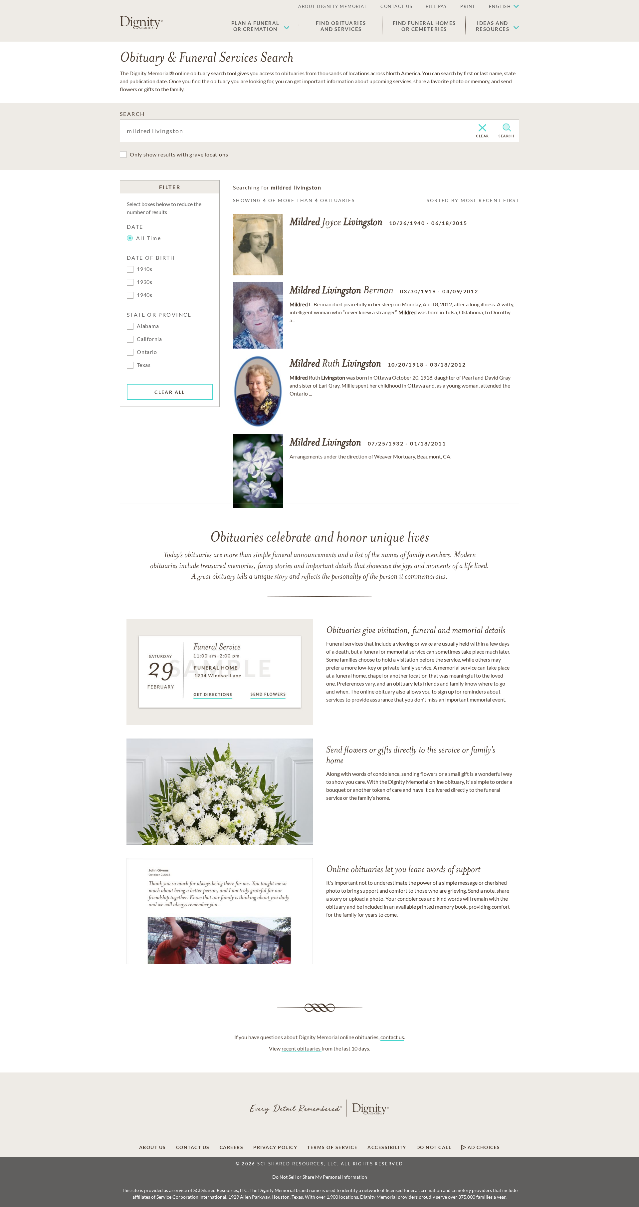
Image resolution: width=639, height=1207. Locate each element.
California (149, 339)
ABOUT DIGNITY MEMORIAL (332, 6)
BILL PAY (436, 6)
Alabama (148, 326)
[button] (260, 26)
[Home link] (141, 22)
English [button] (500, 6)
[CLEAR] (482, 128)
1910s (144, 269)
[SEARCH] (507, 128)
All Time (148, 238)
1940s (144, 295)
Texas (144, 365)
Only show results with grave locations (179, 154)
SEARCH (132, 114)
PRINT (468, 6)
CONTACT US (396, 6)
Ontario (147, 352)
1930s (144, 282)
